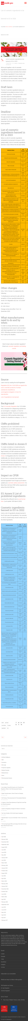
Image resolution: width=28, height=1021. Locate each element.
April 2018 (4, 915)
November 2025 (5, 842)
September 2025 (5, 844)
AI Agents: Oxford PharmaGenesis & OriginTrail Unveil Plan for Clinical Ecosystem (13, 803)
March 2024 (4, 862)
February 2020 (5, 902)
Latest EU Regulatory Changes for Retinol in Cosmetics (13, 808)
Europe (9, 725)
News (23, 63)
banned (6, 722)
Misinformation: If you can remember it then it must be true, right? (14, 818)
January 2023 (4, 886)
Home (7, 26)
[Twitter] (18, 722)
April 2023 (4, 878)
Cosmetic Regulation (5, 990)
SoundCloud (3, 961)
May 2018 (4, 912)
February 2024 (5, 865)
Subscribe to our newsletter (8, 973)
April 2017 (4, 917)
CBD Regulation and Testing (7, 985)
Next (25, 737)
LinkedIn (2, 953)
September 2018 (5, 904)
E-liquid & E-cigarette (6, 767)
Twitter (2, 959)
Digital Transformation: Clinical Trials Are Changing (12, 793)
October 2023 (4, 870)
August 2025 (4, 847)
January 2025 (4, 857)
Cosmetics (10, 26)
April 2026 (4, 836)
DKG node (4, 765)
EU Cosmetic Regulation (10, 406)
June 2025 (4, 852)
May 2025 (4, 855)
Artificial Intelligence (6, 757)
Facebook (3, 956)
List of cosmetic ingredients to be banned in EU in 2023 (15, 60)
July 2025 (4, 849)
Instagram (3, 964)
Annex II (3, 456)
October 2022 (4, 891)
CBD (3, 759)
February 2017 (5, 920)
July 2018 (4, 907)
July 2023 (4, 875)
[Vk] (21, 724)
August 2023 (4, 873)
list (7, 728)
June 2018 (4, 909)
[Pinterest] (23, 722)
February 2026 (5, 839)
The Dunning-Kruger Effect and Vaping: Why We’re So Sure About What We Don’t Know (13, 824)
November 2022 (5, 889)
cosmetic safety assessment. (16, 483)
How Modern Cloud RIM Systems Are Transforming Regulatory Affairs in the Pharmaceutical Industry (12, 788)
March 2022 (4, 896)
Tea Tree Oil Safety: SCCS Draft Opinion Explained (12, 813)
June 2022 (4, 894)
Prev (3, 737)
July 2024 (4, 860)
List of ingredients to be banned (10, 397)
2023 (3, 722)
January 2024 (4, 868)
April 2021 (4, 899)
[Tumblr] (18, 724)
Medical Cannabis (5, 770)
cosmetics (4, 725)
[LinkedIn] (16, 724)
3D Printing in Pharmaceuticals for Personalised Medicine (14, 798)
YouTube (3, 967)
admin (16, 63)
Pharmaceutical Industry (7, 778)
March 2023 (4, 881)
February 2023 (5, 883)
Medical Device (5, 772)
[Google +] (21, 722)
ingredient (4, 728)
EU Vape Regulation (5, 988)
